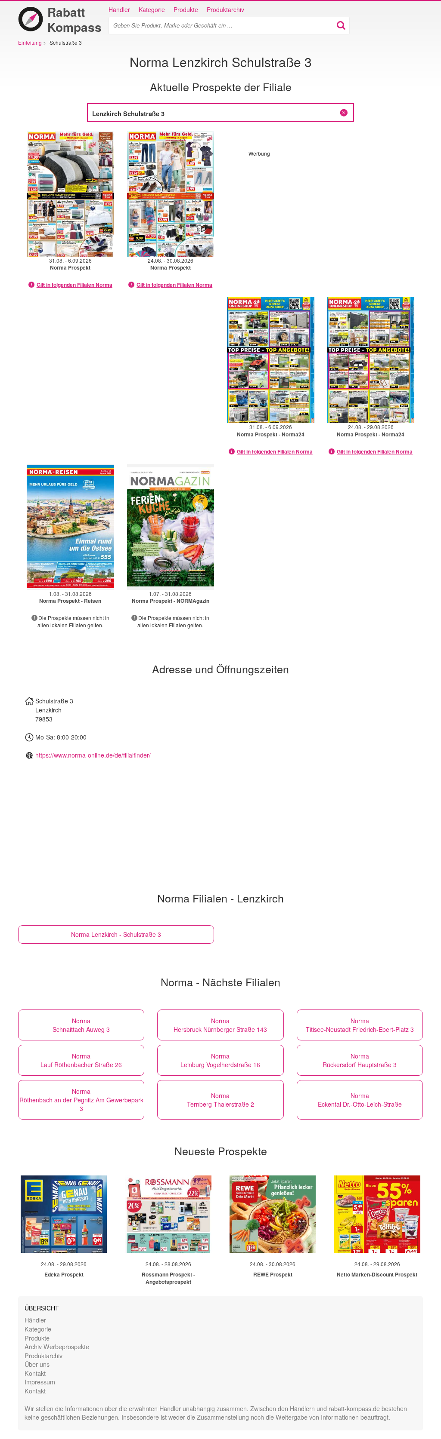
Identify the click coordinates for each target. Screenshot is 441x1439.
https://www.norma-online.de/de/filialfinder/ (93, 755)
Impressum (40, 1381)
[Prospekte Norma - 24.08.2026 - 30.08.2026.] (170, 194)
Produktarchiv (225, 9)
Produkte (186, 9)
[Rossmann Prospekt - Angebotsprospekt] (168, 1214)
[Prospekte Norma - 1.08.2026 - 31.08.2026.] (70, 527)
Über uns (37, 1363)
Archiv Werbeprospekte (57, 1346)
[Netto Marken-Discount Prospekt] (377, 1214)
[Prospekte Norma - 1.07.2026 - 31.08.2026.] (170, 527)
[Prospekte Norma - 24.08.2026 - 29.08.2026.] (371, 360)
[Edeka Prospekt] (64, 1214)
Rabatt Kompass (74, 19)
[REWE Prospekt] (273, 1214)
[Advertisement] (320, 217)
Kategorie (152, 9)
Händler (119, 9)
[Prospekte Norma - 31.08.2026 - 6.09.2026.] (70, 194)
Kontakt (35, 1373)
